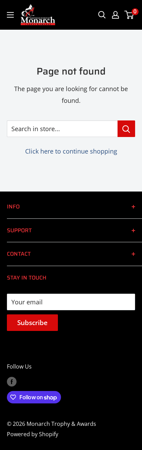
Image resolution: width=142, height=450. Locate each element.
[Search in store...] (126, 128)
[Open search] (102, 15)
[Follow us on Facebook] (12, 381)
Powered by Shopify (32, 434)
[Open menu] (10, 15)
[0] (129, 15)
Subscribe (32, 322)
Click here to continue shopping (71, 151)
